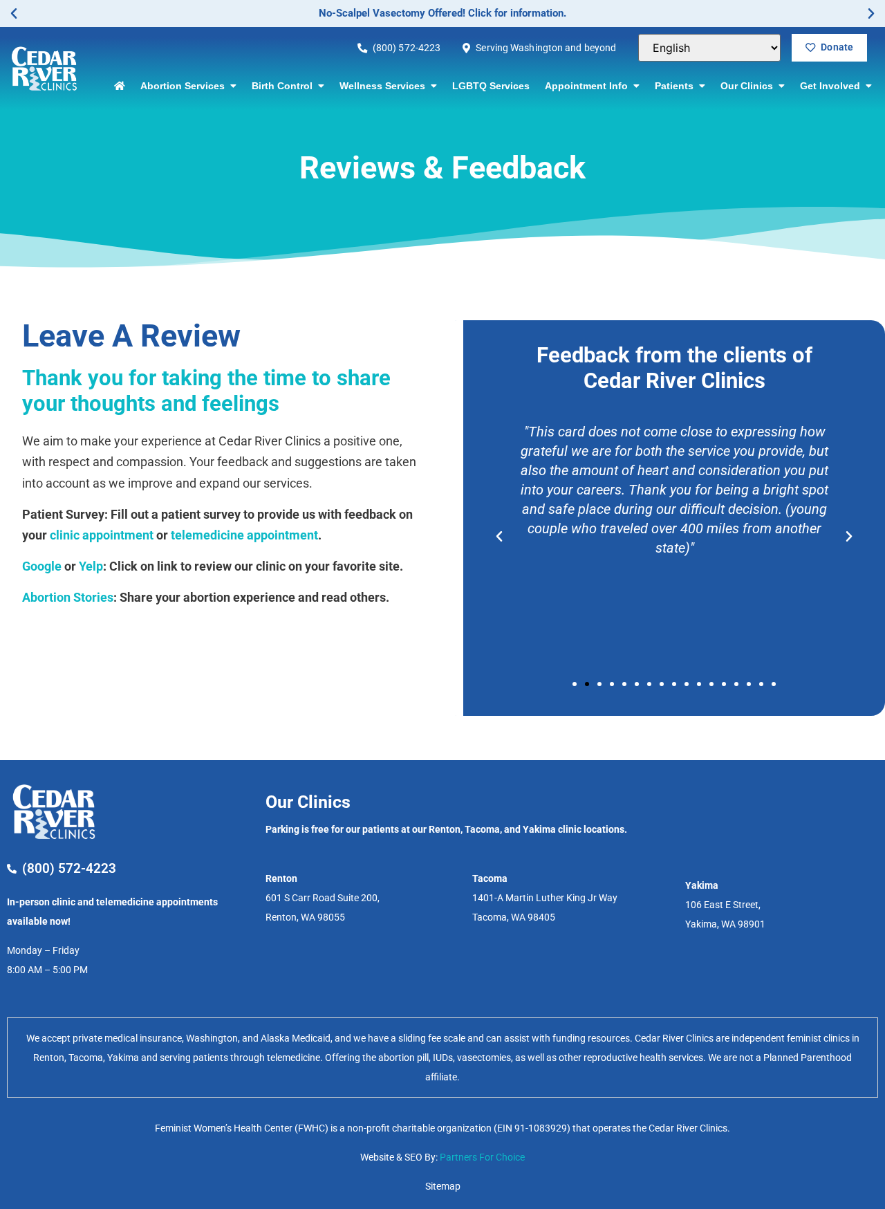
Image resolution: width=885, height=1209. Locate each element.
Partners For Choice (482, 1157)
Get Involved (833, 85)
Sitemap (442, 1186)
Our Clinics (749, 85)
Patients (677, 85)
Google (42, 566)
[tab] (442, 1057)
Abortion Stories (67, 597)
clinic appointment (101, 535)
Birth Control (285, 85)
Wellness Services (385, 85)
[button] (14, 14)
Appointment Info (589, 85)
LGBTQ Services (491, 85)
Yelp (91, 566)
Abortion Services (185, 85)
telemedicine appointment (244, 535)
